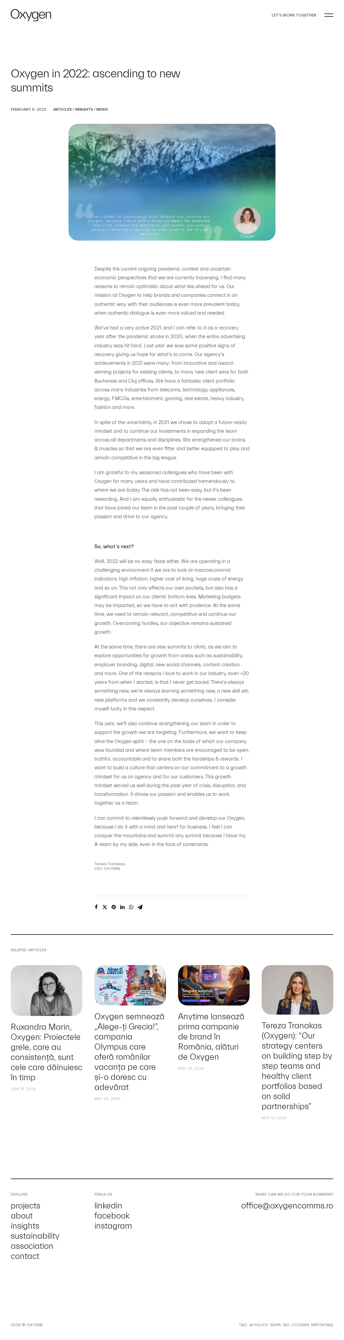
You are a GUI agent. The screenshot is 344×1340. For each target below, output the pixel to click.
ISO (286, 1325)
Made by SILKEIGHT (62, 1325)
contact (25, 1256)
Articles (62, 109)
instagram (113, 1226)
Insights (84, 109)
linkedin (108, 1205)
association (32, 1246)
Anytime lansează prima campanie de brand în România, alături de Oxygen (211, 1037)
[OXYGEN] (31, 15)
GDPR (275, 1325)
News (102, 109)
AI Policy (258, 1325)
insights (25, 1226)
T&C (243, 1325)
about (22, 1216)
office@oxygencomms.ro (287, 1205)
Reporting (322, 1325)
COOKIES (300, 1325)
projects (25, 1205)
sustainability (35, 1236)
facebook (112, 1216)
